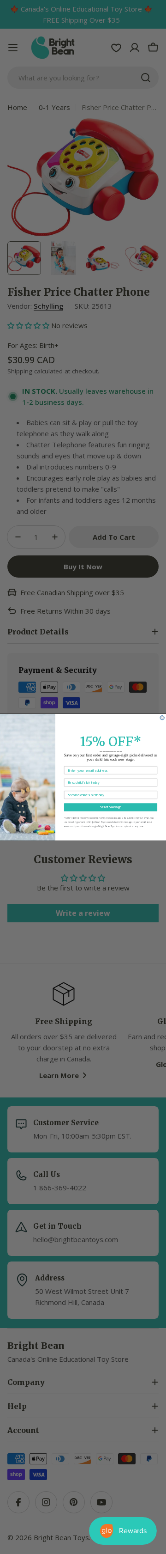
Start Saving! (110, 807)
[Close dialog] (162, 717)
